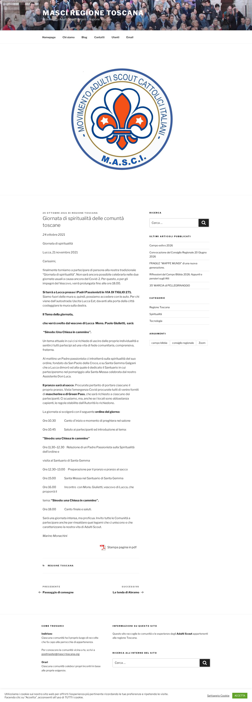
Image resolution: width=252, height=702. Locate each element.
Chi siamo (69, 37)
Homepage (49, 37)
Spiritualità (155, 314)
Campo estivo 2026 (161, 245)
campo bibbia (159, 342)
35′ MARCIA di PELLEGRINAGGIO (169, 285)
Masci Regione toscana (93, 13)
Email (129, 37)
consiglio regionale (183, 342)
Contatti (99, 37)
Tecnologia (155, 320)
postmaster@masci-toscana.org (61, 653)
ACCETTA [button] (239, 695)
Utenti (115, 37)
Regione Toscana (85, 213)
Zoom (202, 342)
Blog (84, 37)
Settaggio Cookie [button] (218, 695)
